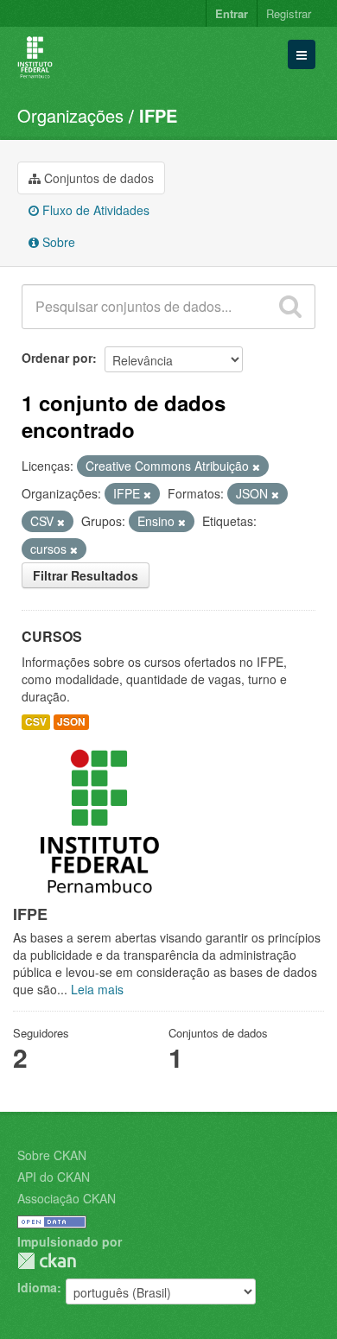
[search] (290, 307)
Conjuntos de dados (97, 178)
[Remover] (256, 466)
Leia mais (97, 989)
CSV (36, 721)
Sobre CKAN (51, 1155)
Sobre (57, 242)
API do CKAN (53, 1176)
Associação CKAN (66, 1198)
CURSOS (52, 636)
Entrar (231, 13)
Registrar (288, 13)
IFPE (158, 115)
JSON (71, 721)
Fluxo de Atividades (94, 210)
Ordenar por (57, 357)
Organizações (70, 115)
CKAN (46, 1261)
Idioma (37, 1287)
